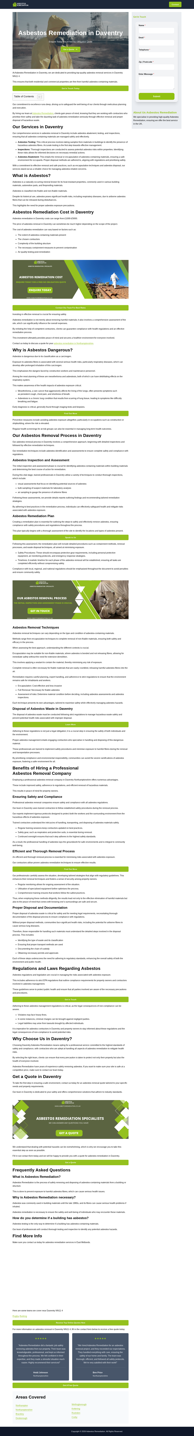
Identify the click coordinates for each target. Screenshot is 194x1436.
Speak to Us (70, 537)
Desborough (21, 1418)
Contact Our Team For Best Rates (71, 308)
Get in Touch (70, 999)
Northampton (22, 1405)
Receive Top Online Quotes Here (70, 1323)
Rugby (16, 1316)
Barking (23, 1316)
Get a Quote (68, 49)
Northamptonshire (24, 1410)
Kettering (76, 1409)
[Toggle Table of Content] (38, 97)
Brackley (20, 1414)
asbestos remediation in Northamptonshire (73, 343)
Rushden (76, 1413)
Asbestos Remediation (42, 113)
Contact (175, 4)
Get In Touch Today (70, 88)
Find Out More (70, 413)
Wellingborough (79, 1404)
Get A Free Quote (70, 1385)
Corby (74, 1417)
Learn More (70, 724)
